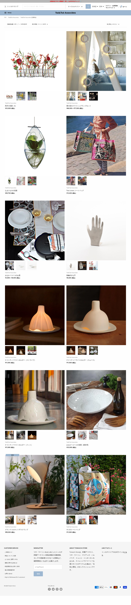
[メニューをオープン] (5, 6)
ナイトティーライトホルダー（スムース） (81, 360)
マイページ (109, 8)
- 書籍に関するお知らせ (10, 563)
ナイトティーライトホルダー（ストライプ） (20, 360)
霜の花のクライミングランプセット (78, 106)
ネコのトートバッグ (73, 530)
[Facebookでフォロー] (49, 589)
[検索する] (88, 6)
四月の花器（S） (11, 106)
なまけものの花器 (11, 190)
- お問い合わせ (8, 573)
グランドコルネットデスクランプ (16, 530)
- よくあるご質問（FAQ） (11, 559)
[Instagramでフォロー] (57, 589)
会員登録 (115, 5)
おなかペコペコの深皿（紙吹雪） (77, 445)
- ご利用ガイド (8, 552)
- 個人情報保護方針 (9, 570)
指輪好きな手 (71, 275)
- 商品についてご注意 (10, 555)
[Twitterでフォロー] (53, 589)
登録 (38, 574)
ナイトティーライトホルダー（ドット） (19, 445)
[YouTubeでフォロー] (61, 589)
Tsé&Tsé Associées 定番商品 (28, 17)
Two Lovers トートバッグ (75, 190)
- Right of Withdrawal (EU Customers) (14, 577)
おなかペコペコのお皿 (12, 275)
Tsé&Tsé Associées (65, 12)
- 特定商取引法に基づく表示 (12, 566)
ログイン (108, 5)
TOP (5, 17)
